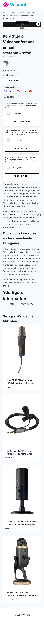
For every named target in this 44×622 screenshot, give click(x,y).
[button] (38, 24)
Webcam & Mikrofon (10, 57)
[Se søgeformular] (33, 5)
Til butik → (11, 80)
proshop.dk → (22, 121)
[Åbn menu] (39, 4)
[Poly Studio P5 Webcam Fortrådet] (6, 63)
